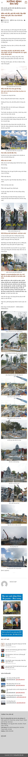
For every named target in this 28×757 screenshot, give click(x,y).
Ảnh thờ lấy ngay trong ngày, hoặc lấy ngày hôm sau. (15, 661)
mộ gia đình (19, 150)
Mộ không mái (5, 242)
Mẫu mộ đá (4, 29)
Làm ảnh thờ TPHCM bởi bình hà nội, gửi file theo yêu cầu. (16, 667)
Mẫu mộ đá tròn (5, 280)
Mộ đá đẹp (20, 20)
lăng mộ (15, 86)
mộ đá (23, 45)
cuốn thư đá (16, 483)
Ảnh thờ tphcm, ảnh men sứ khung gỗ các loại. (15, 655)
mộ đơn (7, 235)
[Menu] (2, 2)
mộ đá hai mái (16, 284)
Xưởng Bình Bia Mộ (14, 2)
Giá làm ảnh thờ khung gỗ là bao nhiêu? (15, 649)
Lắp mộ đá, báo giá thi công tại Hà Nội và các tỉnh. (15, 644)
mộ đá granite (7, 286)
